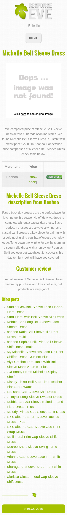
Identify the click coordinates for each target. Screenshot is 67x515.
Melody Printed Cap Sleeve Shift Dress (36, 412)
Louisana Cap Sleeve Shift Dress (31, 392)
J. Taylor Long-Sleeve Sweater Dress (34, 397)
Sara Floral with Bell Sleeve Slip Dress (35, 317)
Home (33, 38)
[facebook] (29, 26)
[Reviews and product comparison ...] (33, 11)
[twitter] (33, 26)
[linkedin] (38, 26)
